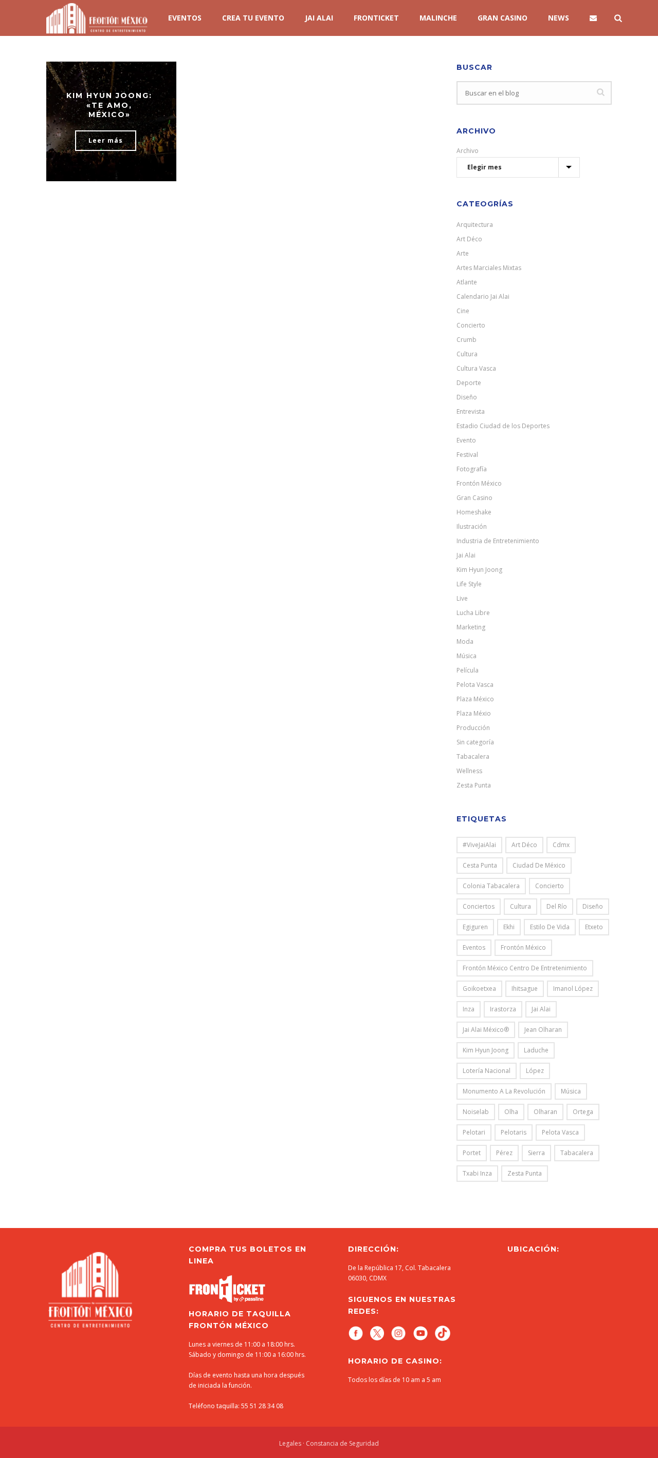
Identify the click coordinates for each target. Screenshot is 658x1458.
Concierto (470, 325)
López (535, 1070)
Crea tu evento (253, 18)
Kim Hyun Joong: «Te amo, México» (109, 105)
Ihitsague (524, 988)
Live (462, 598)
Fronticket (376, 18)
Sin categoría (475, 742)
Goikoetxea (479, 988)
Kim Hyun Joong (479, 569)
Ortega (583, 1111)
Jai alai (319, 18)
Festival (467, 454)
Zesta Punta (473, 785)
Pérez (504, 1152)
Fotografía (471, 469)
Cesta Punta (480, 865)
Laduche (536, 1050)
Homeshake (473, 512)
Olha (511, 1111)
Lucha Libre (473, 612)
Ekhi (509, 927)
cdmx (561, 844)
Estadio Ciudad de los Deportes (503, 425)
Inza (468, 1009)
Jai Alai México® (486, 1029)
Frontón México (479, 483)
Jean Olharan (543, 1029)
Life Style (469, 584)
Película (467, 670)
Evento (466, 440)
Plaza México (475, 699)
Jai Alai (466, 555)
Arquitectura (474, 224)
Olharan (545, 1111)
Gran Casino (474, 497)
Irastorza (503, 1009)
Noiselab (476, 1111)
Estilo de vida (550, 927)
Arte (462, 253)
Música (466, 655)
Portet (472, 1152)
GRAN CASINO (502, 18)
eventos (474, 947)
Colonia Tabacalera (491, 885)
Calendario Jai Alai (482, 296)
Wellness (469, 770)
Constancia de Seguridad (342, 1443)
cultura (520, 906)
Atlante (466, 282)
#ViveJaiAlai (479, 844)
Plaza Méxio (473, 713)
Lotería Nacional (486, 1070)
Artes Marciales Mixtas (488, 267)
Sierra (536, 1152)
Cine (462, 310)
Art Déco (469, 239)
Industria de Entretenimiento (497, 540)
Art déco (524, 844)
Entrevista (470, 411)
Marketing (470, 627)
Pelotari (474, 1132)
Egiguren (475, 927)
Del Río (556, 906)
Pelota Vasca (475, 684)
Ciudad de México (539, 865)
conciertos (479, 906)
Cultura (467, 354)
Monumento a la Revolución (504, 1091)
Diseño (466, 397)
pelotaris (513, 1132)
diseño (592, 906)
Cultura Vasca (476, 368)
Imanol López (573, 988)
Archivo (467, 150)
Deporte (468, 382)
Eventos (185, 18)
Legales (290, 1443)
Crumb (466, 339)
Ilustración (471, 526)
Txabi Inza (477, 1173)
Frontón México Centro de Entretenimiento (525, 968)
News (558, 18)
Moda (464, 641)
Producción (473, 727)
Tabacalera (472, 756)
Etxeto (594, 927)
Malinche (438, 18)
